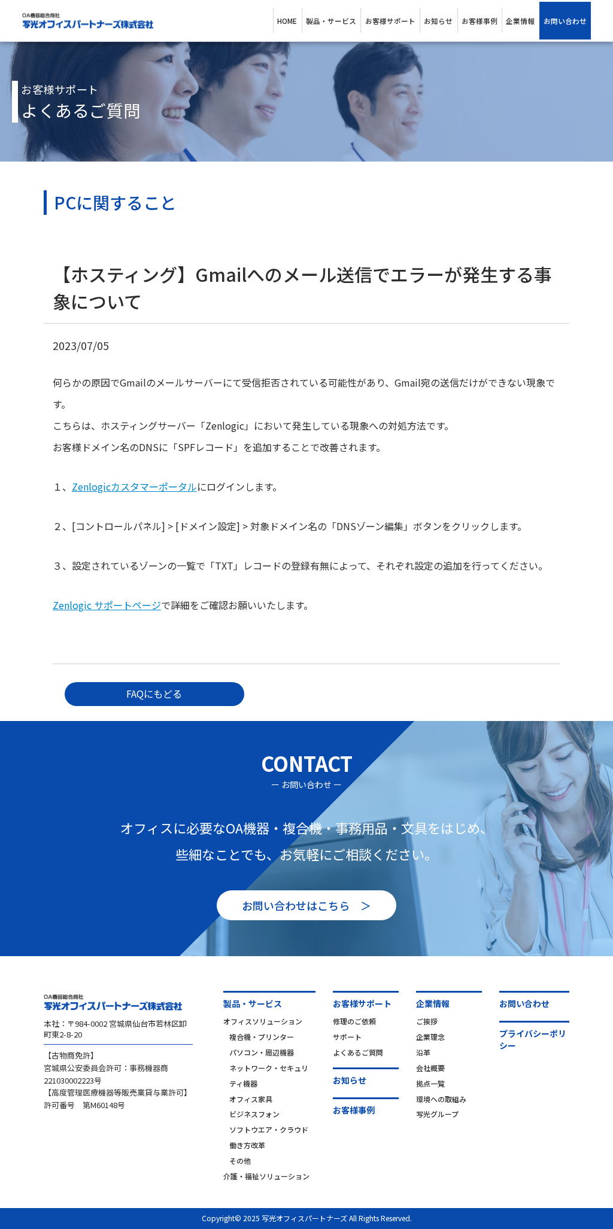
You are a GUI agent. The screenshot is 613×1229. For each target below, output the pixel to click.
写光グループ (437, 1114)
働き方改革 (247, 1145)
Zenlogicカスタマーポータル (134, 486)
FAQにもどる (154, 693)
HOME (287, 21)
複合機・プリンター (261, 1037)
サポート (347, 1037)
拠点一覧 (430, 1083)
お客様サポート (390, 21)
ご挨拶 (427, 1021)
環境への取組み (441, 1099)
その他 (240, 1160)
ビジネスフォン (254, 1114)
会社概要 (430, 1068)
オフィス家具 (250, 1099)
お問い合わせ (565, 21)
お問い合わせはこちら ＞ (306, 905)
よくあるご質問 (358, 1052)
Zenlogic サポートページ (107, 605)
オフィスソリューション (262, 1021)
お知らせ (438, 21)
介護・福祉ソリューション (266, 1176)
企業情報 (520, 21)
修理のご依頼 (354, 1021)
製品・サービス (331, 21)
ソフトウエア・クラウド (268, 1129)
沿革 (423, 1052)
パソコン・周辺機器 (261, 1052)
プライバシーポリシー (532, 1039)
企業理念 (430, 1037)
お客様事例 (479, 21)
